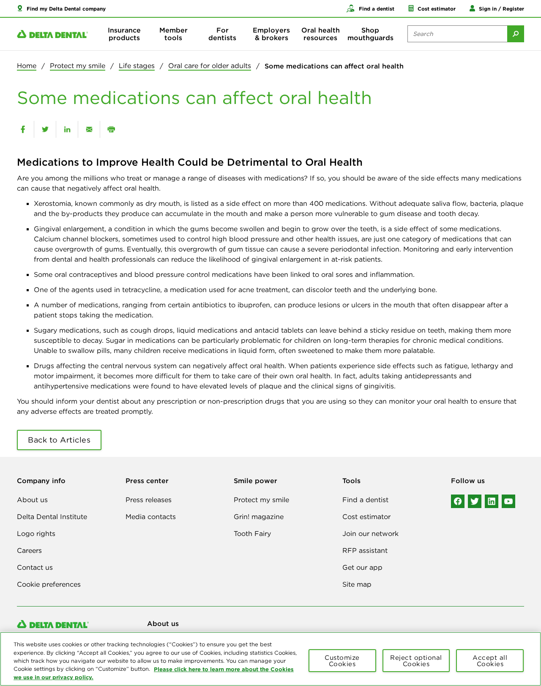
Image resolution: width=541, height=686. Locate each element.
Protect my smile (77, 65)
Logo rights (36, 533)
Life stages (137, 65)
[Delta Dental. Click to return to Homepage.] (52, 34)
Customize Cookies (342, 660)
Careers (29, 550)
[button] (61, 8)
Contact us (35, 567)
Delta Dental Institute (52, 516)
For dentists (222, 34)
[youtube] (508, 501)
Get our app (362, 567)
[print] (111, 129)
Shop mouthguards (370, 34)
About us (32, 499)
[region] (270, 659)
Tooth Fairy (252, 533)
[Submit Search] (515, 33)
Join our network (370, 533)
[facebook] (23, 129)
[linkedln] (491, 501)
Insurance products (124, 34)
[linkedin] (67, 129)
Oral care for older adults (209, 65)
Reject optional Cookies (416, 660)
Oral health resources (320, 34)
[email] (89, 129)
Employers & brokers (271, 34)
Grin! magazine (259, 516)
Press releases (149, 499)
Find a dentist (365, 499)
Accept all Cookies (490, 660)
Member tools (173, 34)
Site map (357, 584)
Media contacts (151, 516)
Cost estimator (366, 516)
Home (26, 65)
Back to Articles (59, 440)
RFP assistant (365, 550)
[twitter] (45, 129)
